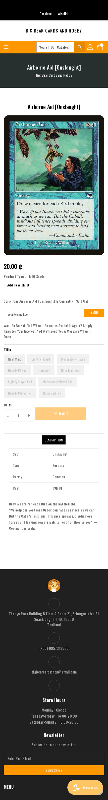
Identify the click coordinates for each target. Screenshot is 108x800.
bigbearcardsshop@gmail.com (54, 672)
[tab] (53, 439)
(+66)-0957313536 (54, 648)
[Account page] (90, 47)
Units (8, 405)
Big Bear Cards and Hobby (54, 30)
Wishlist (63, 13)
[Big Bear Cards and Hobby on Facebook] (54, 6)
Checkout (45, 13)
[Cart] (100, 47)
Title (7, 349)
